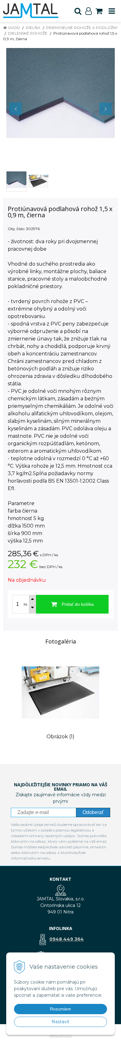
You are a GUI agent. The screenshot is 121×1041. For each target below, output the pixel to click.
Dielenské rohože (27, 33)
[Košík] (99, 11)
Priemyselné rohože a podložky (82, 27)
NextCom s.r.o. (60, 1035)
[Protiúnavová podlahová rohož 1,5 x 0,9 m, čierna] (60, 102)
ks (25, 604)
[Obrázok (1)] (60, 692)
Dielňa (33, 27)
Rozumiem (60, 1008)
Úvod (14, 27)
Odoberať (93, 812)
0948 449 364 (66, 939)
